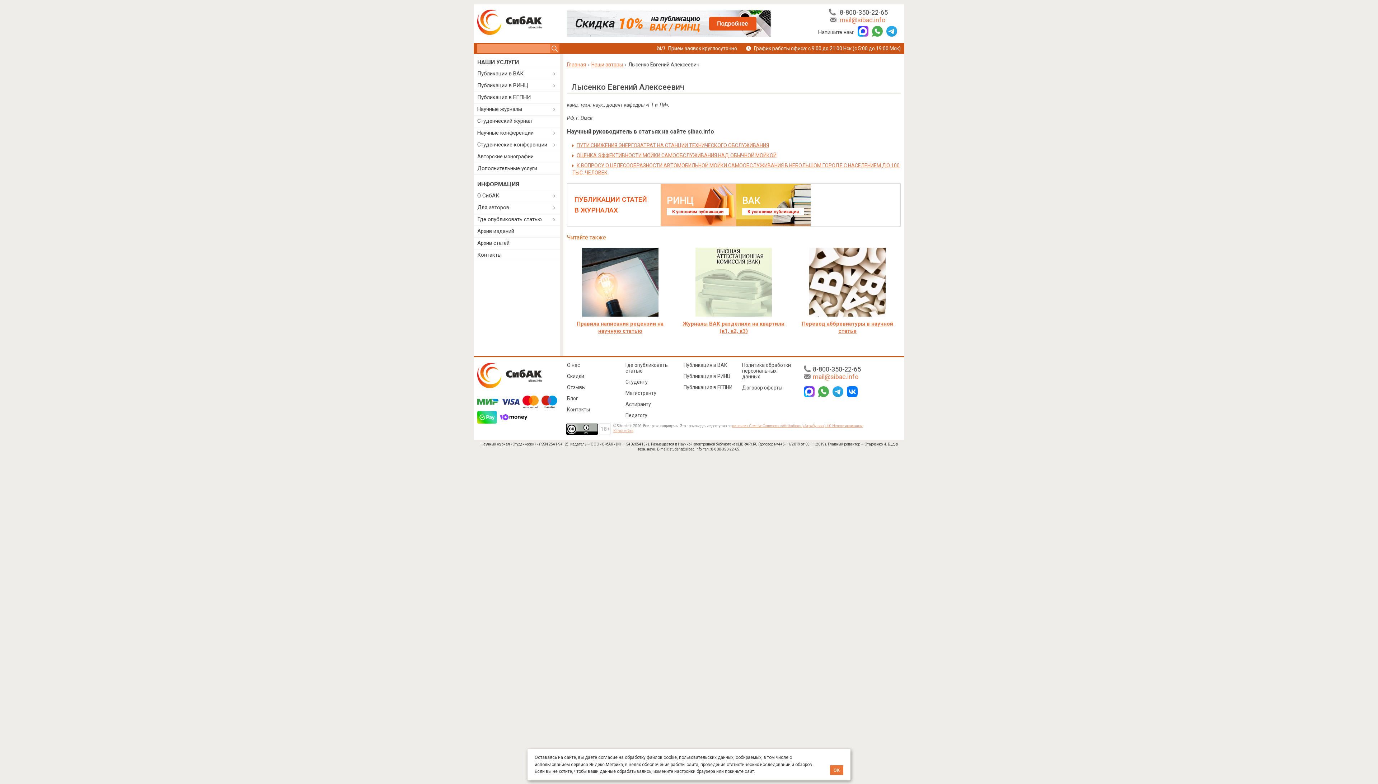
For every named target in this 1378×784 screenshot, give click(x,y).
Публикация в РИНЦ (707, 376)
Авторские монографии (505, 156)
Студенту (636, 382)
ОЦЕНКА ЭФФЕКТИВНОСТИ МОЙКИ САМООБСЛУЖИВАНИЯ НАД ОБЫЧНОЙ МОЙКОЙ (677, 155)
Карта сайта (623, 431)
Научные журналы (499, 109)
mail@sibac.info (862, 20)
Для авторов (493, 207)
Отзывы (576, 387)
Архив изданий (495, 231)
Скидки (575, 376)
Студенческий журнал (504, 121)
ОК (837, 770)
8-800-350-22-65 (864, 12)
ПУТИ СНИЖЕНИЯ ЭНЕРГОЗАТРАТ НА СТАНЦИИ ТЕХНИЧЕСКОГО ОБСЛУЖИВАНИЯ (673, 145)
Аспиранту (638, 404)
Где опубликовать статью (509, 219)
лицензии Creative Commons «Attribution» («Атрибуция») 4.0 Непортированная (797, 426)
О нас (573, 365)
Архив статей (493, 243)
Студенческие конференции (512, 144)
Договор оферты (762, 388)
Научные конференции (505, 133)
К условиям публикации (697, 211)
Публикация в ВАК (705, 365)
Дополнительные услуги (507, 168)
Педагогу (636, 415)
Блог (572, 398)
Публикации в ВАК (500, 73)
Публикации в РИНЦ (502, 85)
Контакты (489, 255)
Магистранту (640, 393)
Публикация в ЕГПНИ (504, 97)
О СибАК (488, 195)
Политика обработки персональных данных (766, 370)
